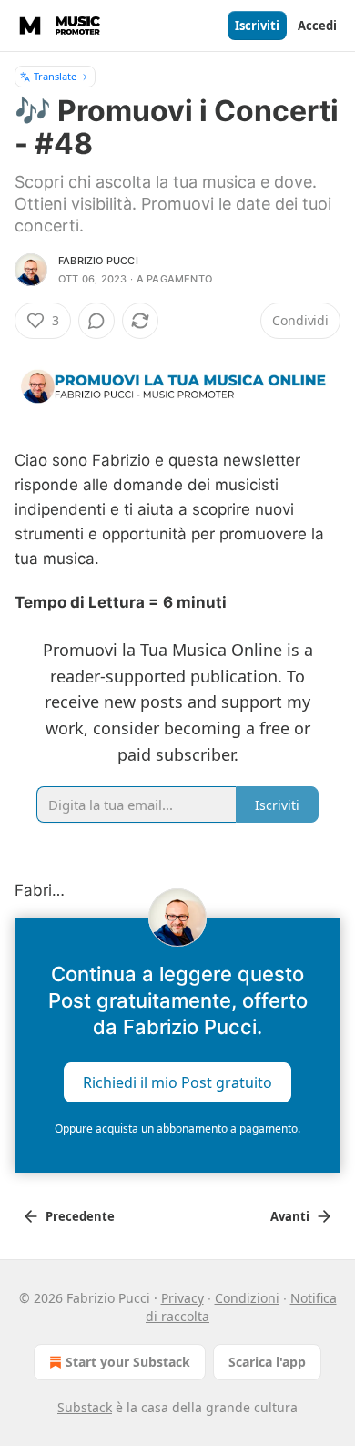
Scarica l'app (267, 1361)
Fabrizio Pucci (98, 260)
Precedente (80, 1216)
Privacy (182, 1298)
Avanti (289, 1216)
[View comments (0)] (96, 321)
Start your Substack (128, 1361)
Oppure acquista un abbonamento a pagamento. (177, 1128)
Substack (84, 1407)
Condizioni (247, 1298)
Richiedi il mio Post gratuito (177, 1082)
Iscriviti (257, 25)
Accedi (317, 25)
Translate (55, 76)
